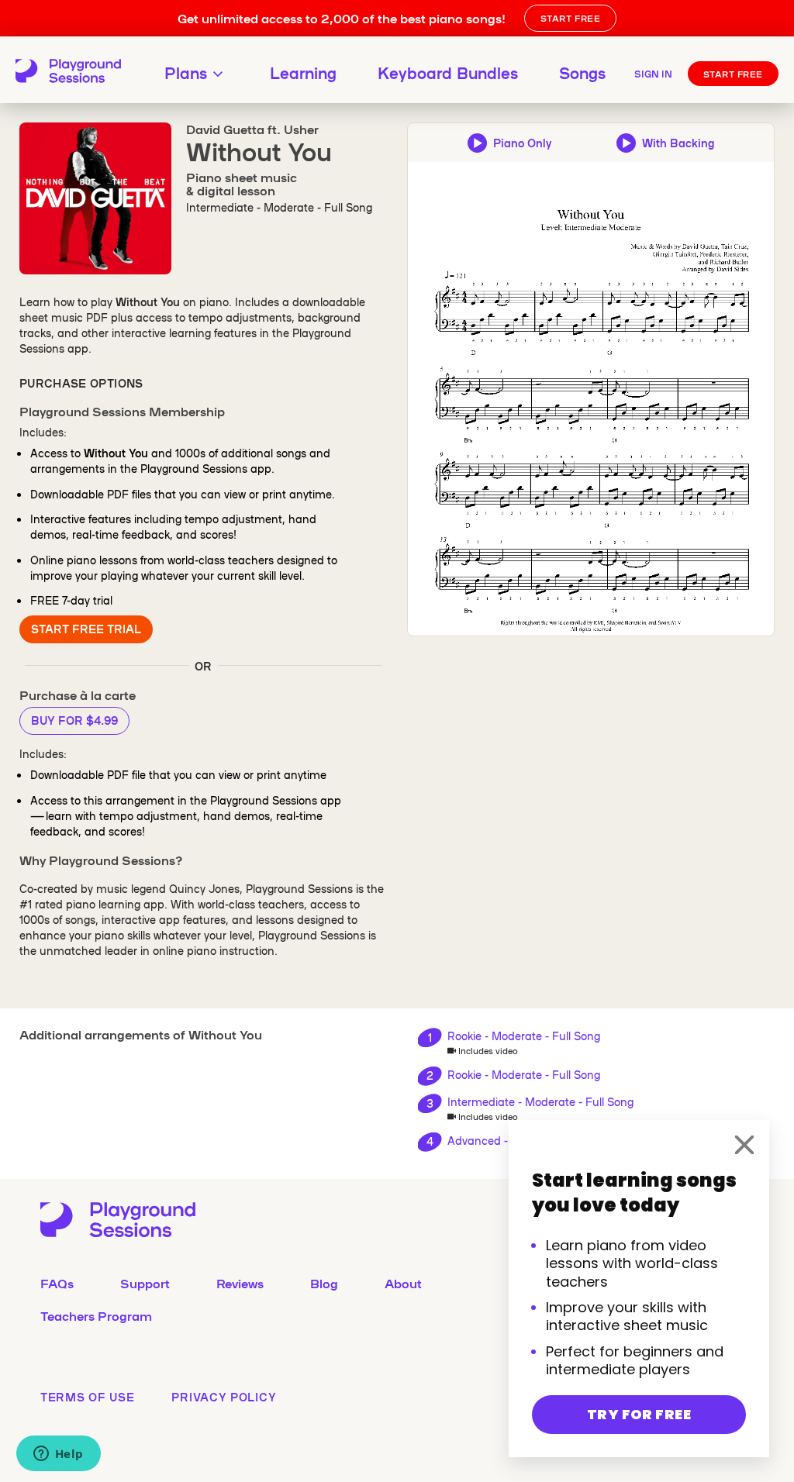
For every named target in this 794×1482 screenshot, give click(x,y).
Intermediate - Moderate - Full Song (540, 1101)
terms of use (87, 1396)
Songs (582, 72)
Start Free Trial (86, 628)
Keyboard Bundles (448, 72)
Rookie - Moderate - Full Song (523, 1035)
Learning (303, 72)
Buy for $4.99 (74, 720)
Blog (324, 1282)
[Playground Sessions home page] (64, 71)
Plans (185, 72)
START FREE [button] (570, 18)
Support (145, 1282)
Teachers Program (96, 1315)
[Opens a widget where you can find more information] (58, 1454)
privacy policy (223, 1396)
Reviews (240, 1282)
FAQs (57, 1282)
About (403, 1282)
